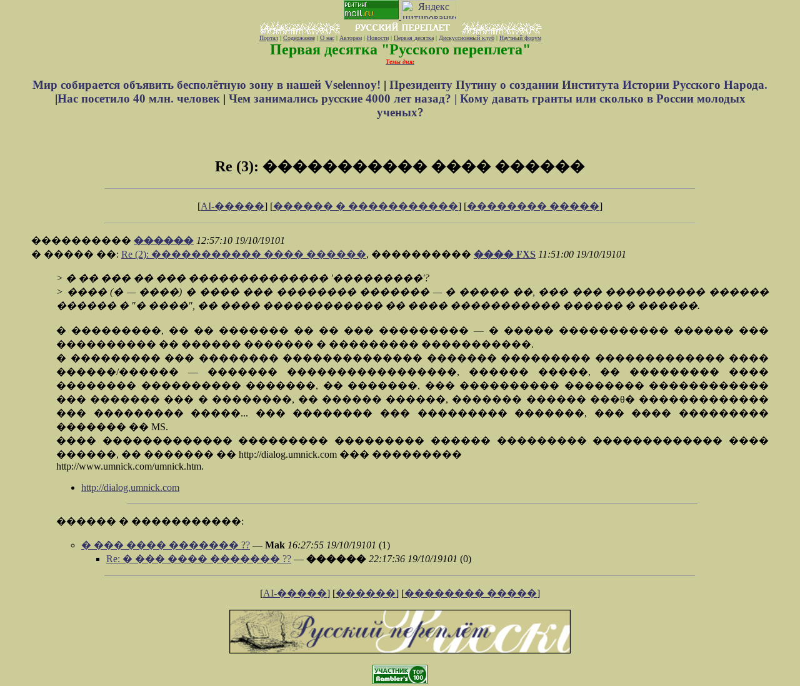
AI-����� (232, 206)
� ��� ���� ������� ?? (165, 545)
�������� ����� (533, 206)
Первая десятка (414, 37)
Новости (378, 37)
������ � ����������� (365, 206)
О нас (327, 37)
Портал (268, 37)
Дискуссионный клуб (466, 37)
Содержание (299, 37)
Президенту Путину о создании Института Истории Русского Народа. (578, 84)
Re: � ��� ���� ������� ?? (198, 558)
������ (164, 240)
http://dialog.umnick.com (130, 487)
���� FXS (505, 254)
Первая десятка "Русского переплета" (400, 49)
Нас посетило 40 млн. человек (139, 98)
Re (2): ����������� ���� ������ (243, 254)
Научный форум (520, 37)
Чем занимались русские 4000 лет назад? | (344, 98)
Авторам (350, 37)
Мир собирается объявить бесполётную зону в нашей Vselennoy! (208, 84)
